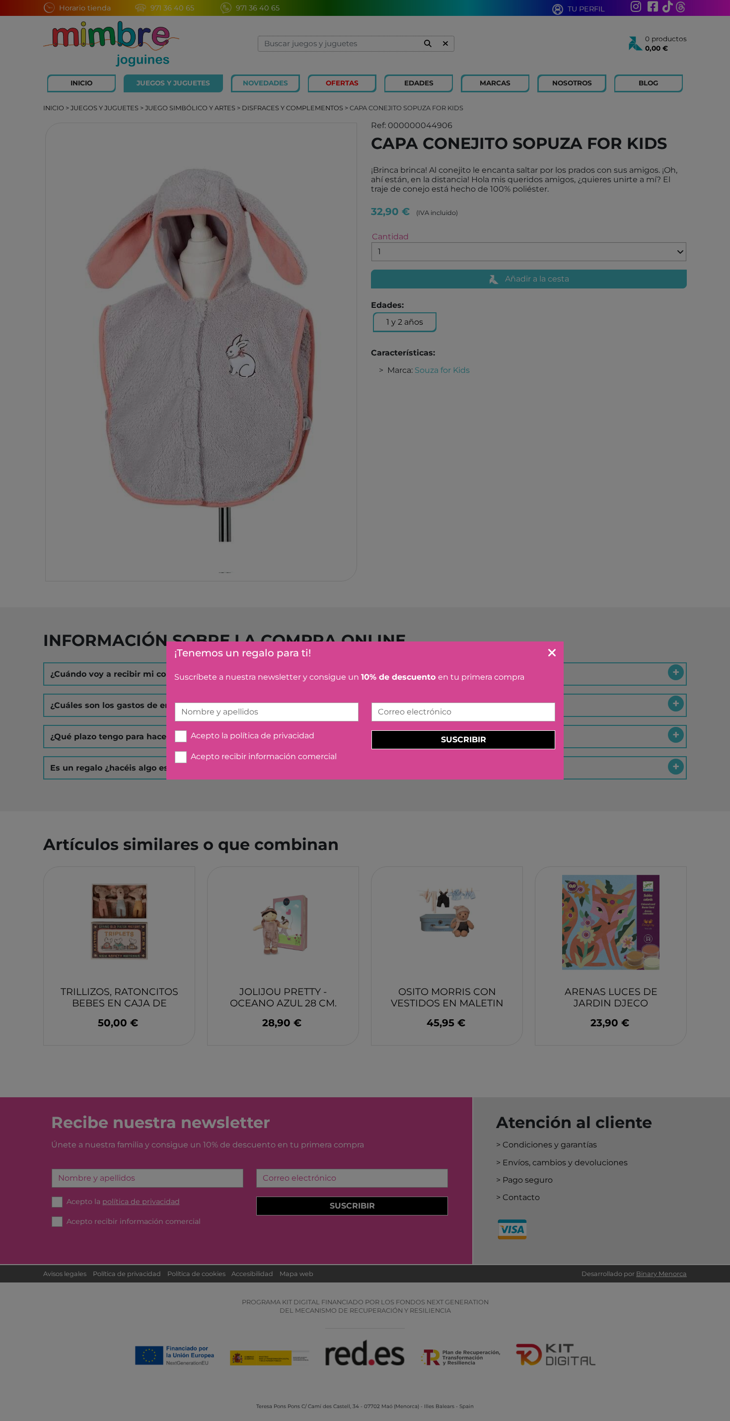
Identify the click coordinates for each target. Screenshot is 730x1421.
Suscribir (463, 739)
